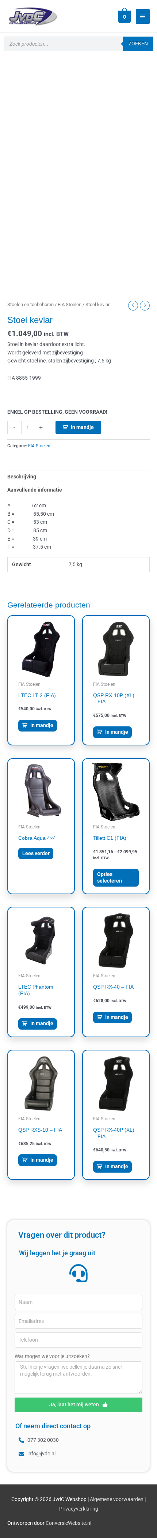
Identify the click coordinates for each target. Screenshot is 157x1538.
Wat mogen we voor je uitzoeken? (52, 1356)
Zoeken (138, 43)
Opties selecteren (109, 877)
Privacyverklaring (78, 1509)
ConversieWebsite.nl (68, 1523)
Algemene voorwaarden (116, 1499)
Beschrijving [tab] (21, 477)
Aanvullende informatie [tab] (34, 490)
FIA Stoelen (69, 304)
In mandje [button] (41, 725)
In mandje (82, 427)
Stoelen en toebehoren (30, 304)
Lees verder (36, 853)
